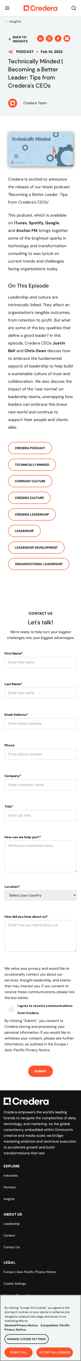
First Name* (13, 653)
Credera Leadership (32, 514)
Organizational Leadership (39, 564)
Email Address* (16, 715)
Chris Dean (35, 350)
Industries (11, 1175)
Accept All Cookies (54, 1352)
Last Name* (13, 684)
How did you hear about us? (26, 917)
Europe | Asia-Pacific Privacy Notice (30, 1272)
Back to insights (20, 39)
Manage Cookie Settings (26, 1339)
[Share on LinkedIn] (40, 38)
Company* (12, 776)
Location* (12, 887)
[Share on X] (49, 38)
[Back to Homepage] (40, 8)
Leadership (24, 531)
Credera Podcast (30, 448)
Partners (10, 1187)
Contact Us (12, 1247)
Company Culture (30, 481)
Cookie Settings (15, 1284)
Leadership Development (36, 548)
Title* (8, 806)
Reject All (18, 1352)
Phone (9, 745)
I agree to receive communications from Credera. (45, 1009)
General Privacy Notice (21, 1325)
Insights (9, 1199)
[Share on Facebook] (58, 38)
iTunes (20, 223)
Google (52, 223)
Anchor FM (26, 230)
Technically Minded (32, 465)
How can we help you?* (22, 837)
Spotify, (36, 223)
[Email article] (66, 38)
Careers (9, 1235)
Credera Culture (29, 498)
